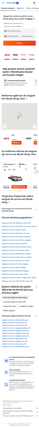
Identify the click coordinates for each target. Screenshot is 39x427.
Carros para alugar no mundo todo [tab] (14, 302)
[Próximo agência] (34, 127)
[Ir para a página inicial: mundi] (12, 3)
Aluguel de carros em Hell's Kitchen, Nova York (17, 281)
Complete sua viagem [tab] (26, 306)
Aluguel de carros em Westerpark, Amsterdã (16, 254)
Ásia (14, 423)
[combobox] (13, 23)
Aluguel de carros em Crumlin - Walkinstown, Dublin (19, 278)
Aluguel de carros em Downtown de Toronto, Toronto (19, 226)
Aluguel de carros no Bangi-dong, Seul (14, 338)
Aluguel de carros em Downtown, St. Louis (15, 233)
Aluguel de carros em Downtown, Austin (15, 274)
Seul (28, 423)
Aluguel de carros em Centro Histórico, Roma (16, 247)
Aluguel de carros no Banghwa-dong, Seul (15, 336)
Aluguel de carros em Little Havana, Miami (15, 250)
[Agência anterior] (4, 127)
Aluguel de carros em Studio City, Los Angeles (17, 257)
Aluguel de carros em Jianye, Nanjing (14, 267)
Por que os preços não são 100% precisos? (18, 416)
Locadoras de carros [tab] (9, 306)
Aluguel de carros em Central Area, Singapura (16, 240)
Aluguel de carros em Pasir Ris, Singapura (15, 264)
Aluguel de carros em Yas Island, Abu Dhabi (16, 237)
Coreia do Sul (21, 423)
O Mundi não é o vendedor (12, 408)
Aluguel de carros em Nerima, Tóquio (14, 230)
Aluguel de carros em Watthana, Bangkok (15, 271)
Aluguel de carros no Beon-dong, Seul (14, 344)
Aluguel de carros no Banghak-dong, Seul (15, 333)
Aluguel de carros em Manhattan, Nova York (16, 223)
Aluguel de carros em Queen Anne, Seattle (15, 260)
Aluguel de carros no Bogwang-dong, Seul (15, 346)
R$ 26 (30, 18)
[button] (3, 3)
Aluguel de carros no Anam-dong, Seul (14, 325)
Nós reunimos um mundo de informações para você (18, 412)
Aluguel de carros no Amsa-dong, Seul (14, 323)
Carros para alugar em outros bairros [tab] (15, 297)
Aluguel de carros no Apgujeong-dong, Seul (16, 328)
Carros (9, 423)
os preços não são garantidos (10, 402)
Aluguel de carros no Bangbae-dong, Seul (15, 330)
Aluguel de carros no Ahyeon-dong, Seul (15, 320)
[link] (16, 143)
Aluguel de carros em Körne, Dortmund (14, 243)
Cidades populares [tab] (9, 310)
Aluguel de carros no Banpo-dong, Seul (14, 341)
